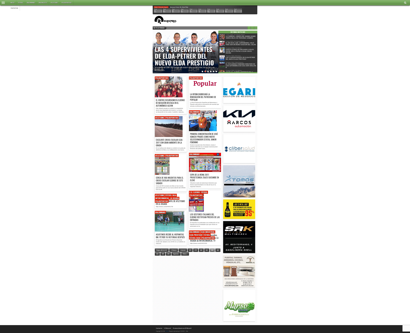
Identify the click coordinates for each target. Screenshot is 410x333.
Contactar (14, 8)
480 (201, 250)
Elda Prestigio (196, 235)
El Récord (167, 328)
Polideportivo (66, 3)
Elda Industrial (208, 232)
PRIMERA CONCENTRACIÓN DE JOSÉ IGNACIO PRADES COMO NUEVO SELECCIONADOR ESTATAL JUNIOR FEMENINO (204, 138)
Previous (155, 50)
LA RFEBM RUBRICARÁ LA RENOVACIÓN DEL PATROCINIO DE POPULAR (203, 97)
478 (190, 250)
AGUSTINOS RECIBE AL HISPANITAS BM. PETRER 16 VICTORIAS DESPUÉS (170, 236)
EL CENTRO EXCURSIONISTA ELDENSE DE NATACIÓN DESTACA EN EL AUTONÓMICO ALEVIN (170, 102)
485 (163, 254)
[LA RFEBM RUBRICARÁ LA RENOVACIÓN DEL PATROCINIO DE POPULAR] (205, 91)
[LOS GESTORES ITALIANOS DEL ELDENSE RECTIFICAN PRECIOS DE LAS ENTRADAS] (196, 211)
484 (157, 254)
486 (168, 254)
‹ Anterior (183, 250)
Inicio (12, 3)
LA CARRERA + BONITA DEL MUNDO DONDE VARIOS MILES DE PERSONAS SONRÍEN (241, 37)
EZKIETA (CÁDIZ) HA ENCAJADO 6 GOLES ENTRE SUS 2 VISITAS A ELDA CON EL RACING (240, 51)
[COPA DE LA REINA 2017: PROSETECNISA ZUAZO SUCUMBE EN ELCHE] (205, 171)
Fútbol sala (170, 195)
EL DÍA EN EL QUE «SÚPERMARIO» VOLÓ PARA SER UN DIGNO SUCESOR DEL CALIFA (241, 43)
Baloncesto (43, 3)
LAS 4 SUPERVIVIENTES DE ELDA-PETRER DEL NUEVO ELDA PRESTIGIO (184, 56)
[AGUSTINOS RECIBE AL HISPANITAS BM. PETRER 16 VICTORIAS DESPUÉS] (169, 231)
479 (196, 250)
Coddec (167, 331)
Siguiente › (176, 254)
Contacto (159, 328)
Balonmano (31, 3)
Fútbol (20, 3)
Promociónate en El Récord (182, 328)
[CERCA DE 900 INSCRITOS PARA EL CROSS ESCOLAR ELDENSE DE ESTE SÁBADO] (162, 174)
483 (218, 250)
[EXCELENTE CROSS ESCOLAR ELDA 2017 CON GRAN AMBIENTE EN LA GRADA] (169, 136)
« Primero (174, 250)
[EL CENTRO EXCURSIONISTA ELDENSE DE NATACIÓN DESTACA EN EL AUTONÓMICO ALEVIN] (169, 97)
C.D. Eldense (195, 192)
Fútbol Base (195, 238)
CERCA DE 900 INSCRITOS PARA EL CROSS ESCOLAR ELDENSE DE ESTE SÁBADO (169, 180)
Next (216, 50)
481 (207, 250)
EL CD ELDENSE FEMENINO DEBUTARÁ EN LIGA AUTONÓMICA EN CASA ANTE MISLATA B (241, 65)
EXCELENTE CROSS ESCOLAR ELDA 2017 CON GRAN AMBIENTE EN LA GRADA (169, 142)
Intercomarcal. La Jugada (167, 198)
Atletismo (54, 3)
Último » (185, 254)
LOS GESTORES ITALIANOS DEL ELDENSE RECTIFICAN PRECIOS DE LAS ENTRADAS (205, 217)
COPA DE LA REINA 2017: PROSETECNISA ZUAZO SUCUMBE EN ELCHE (204, 177)
